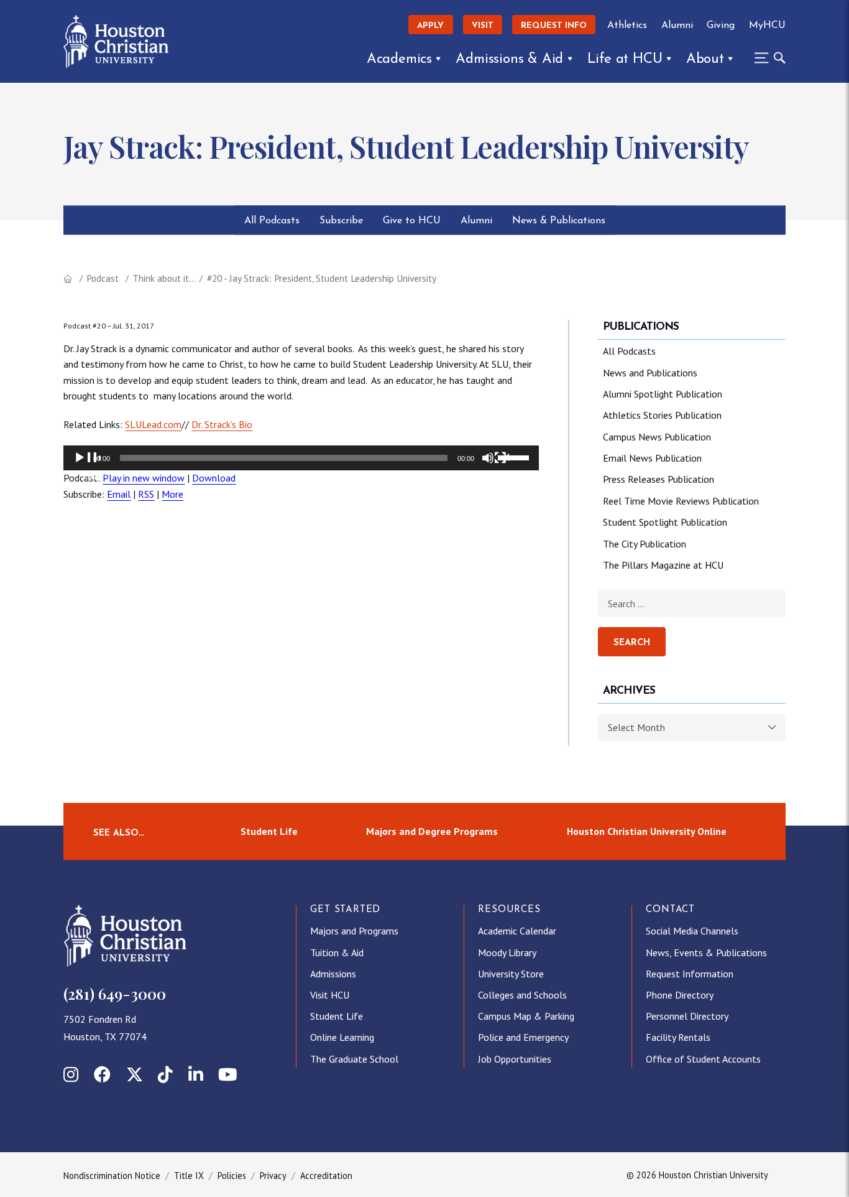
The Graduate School (354, 1059)
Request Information (689, 973)
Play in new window (144, 478)
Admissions (333, 973)
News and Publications (650, 372)
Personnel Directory (687, 1016)
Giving (721, 25)
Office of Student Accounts (703, 1059)
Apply (430, 26)
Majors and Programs (354, 931)
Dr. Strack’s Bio (221, 424)
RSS (146, 494)
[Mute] (495, 465)
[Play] (87, 465)
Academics (399, 59)
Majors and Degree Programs (432, 831)
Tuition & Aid (337, 952)
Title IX (189, 1175)
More (172, 494)
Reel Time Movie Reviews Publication (681, 501)
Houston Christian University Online (647, 831)
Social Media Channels (692, 931)
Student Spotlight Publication (665, 522)
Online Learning (342, 1037)
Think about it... (164, 278)
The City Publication (644, 544)
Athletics (627, 25)
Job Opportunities (514, 1059)
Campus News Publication (657, 437)
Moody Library (507, 952)
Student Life (269, 831)
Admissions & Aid (509, 59)
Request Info (554, 26)
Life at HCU (625, 59)
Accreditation (326, 1175)
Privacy (273, 1175)
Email (119, 494)
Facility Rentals (678, 1037)
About (705, 59)
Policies (232, 1175)
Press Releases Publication (658, 479)
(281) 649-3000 (114, 994)
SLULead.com (153, 424)
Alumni (677, 25)
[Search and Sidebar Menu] (766, 57)
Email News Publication (652, 458)
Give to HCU (412, 221)
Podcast (102, 278)
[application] (301, 457)
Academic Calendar (517, 931)
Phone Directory (680, 995)
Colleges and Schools (522, 995)
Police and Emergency (523, 1037)
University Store (511, 973)
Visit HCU (329, 995)
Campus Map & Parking (526, 1016)
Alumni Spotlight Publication (662, 394)
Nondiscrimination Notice (111, 1175)
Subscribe (341, 221)
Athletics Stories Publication (662, 415)
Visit (482, 26)
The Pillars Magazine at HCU (663, 565)
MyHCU (767, 25)
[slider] (515, 456)
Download (214, 478)
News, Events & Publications (706, 952)
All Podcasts (272, 221)
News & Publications (558, 221)
